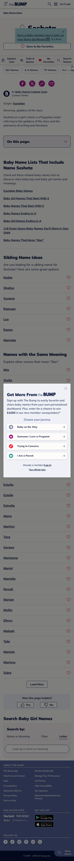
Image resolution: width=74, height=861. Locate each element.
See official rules (37, 469)
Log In (47, 465)
